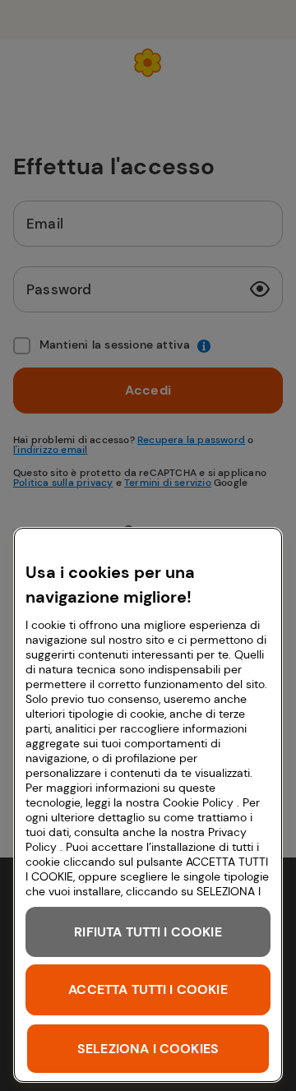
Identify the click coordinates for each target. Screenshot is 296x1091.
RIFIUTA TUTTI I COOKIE (148, 932)
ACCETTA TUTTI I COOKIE (148, 989)
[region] (148, 805)
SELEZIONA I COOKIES (148, 1048)
